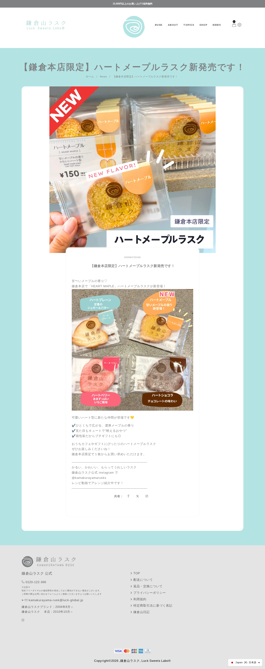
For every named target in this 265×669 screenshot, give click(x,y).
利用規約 (139, 599)
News (103, 76)
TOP (136, 573)
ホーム (90, 76)
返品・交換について (148, 586)
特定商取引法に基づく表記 (152, 605)
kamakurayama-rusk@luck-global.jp (56, 600)
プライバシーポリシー (149, 592)
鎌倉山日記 (141, 612)
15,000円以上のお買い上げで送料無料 (133, 3)
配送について (143, 579)
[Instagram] (23, 620)
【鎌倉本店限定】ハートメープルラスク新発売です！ (132, 265)
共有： (118, 496)
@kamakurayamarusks (89, 478)
